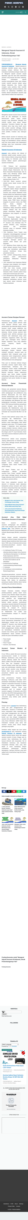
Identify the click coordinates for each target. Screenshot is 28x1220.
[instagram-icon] (12, 7)
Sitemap (21, 1203)
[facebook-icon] (5, 7)
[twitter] (9, 791)
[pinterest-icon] (23, 7)
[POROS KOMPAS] (14, 3)
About (16, 1203)
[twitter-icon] (9, 7)
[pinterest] (14, 791)
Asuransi (14, 321)
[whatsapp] (18, 791)
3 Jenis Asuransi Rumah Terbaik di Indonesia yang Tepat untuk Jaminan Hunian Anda (7, 810)
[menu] (3, 12)
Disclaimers (6, 1203)
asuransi (13, 705)
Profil (12, 1203)
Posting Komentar (6, 60)
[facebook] (4, 791)
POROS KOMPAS (16, 1209)
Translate (14, 1046)
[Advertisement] (14, 30)
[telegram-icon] (16, 7)
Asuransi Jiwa (6, 528)
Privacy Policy (11, 1206)
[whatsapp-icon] (19, 7)
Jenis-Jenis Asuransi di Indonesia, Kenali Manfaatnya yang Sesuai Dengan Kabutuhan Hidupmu (15, 510)
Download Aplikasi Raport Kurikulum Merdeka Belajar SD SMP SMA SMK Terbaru (13, 1077)
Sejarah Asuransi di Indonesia (12, 150)
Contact (18, 1206)
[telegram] (23, 791)
